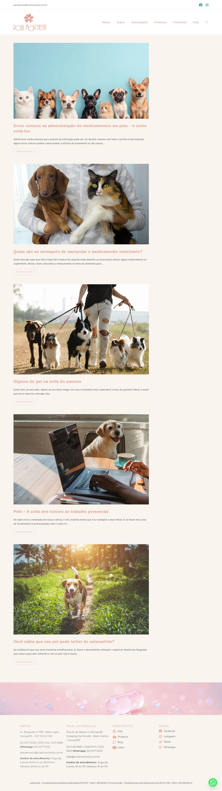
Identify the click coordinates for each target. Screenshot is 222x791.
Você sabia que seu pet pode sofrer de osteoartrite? (64, 641)
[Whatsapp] (213, 782)
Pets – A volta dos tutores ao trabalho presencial (60, 511)
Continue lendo (26, 150)
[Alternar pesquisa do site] (206, 22)
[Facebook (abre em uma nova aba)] (200, 5)
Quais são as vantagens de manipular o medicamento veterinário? (78, 251)
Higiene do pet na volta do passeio (47, 381)
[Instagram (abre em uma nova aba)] (206, 5)
